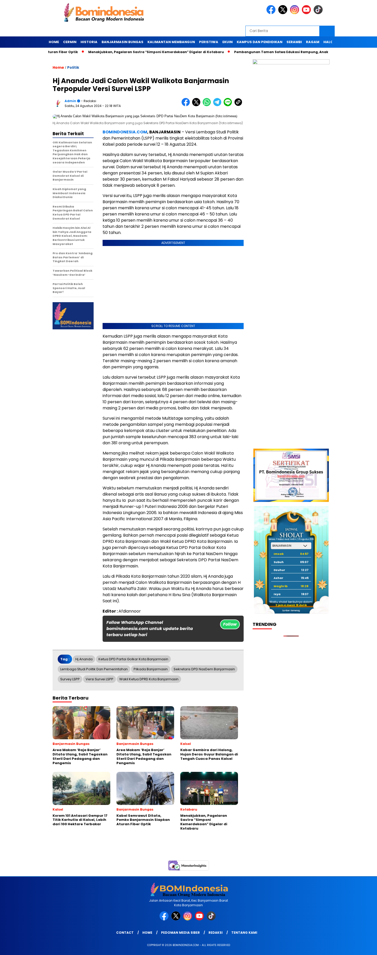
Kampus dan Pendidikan (259, 42)
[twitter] (283, 13)
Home (54, 42)
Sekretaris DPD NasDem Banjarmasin (204, 669)
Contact (125, 932)
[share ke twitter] (197, 105)
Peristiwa (208, 42)
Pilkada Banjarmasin (151, 669)
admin (70, 101)
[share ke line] (229, 105)
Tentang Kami (244, 932)
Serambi (294, 42)
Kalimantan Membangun (171, 42)
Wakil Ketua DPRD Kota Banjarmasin (148, 679)
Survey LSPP (70, 679)
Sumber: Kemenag (291, 610)
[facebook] (271, 13)
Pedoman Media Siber (180, 932)
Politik (73, 67)
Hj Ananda (84, 659)
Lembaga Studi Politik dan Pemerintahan (94, 669)
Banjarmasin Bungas (122, 42)
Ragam (312, 42)
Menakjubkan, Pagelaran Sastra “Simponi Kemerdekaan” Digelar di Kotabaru (143, 52)
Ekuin (227, 42)
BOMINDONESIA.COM (125, 132)
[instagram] (295, 13)
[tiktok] (319, 13)
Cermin (69, 42)
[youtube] (307, 13)
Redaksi (216, 932)
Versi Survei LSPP (99, 679)
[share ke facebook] (187, 105)
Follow (230, 624)
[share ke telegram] (218, 105)
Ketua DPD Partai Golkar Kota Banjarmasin (133, 659)
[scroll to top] (361, 947)
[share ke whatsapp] (208, 105)
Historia (89, 42)
